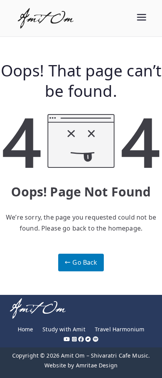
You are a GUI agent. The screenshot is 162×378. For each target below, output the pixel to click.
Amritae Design (97, 365)
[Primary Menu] (141, 18)
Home (25, 329)
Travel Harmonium (120, 329)
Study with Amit (63, 329)
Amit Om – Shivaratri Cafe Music (104, 355)
